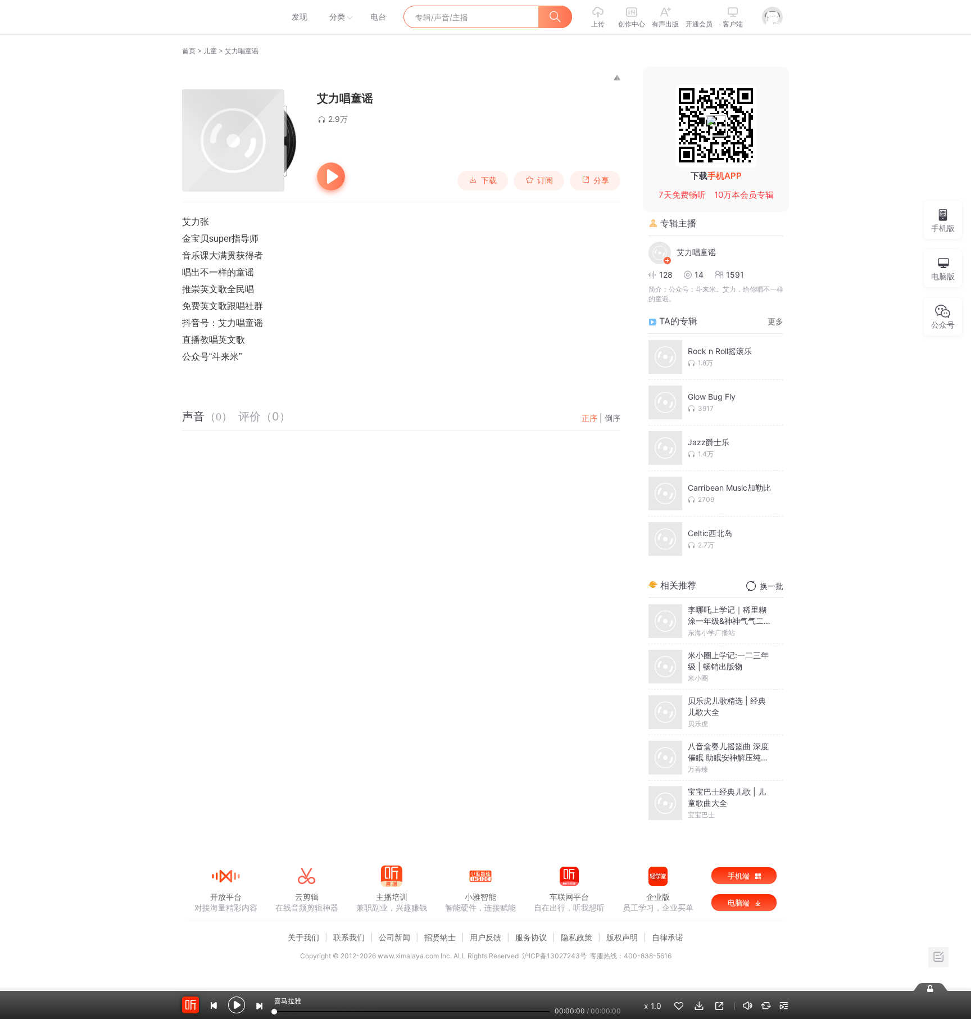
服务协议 (531, 937)
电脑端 (740, 902)
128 (666, 274)
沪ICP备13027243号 (554, 956)
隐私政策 (576, 937)
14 (699, 274)
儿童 (210, 51)
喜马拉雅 (225, 17)
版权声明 (622, 937)
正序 (589, 418)
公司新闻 (394, 937)
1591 (735, 274)
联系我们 (349, 937)
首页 (189, 51)
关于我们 (303, 937)
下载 (489, 180)
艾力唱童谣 (696, 252)
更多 (775, 321)
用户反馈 (485, 937)
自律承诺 (667, 937)
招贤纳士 (440, 937)
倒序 (612, 418)
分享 (601, 180)
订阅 (545, 180)
